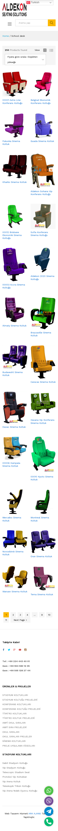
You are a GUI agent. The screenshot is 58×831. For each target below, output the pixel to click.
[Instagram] (25, 650)
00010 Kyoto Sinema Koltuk (42, 478)
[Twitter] (9, 650)
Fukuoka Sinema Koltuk (11, 142)
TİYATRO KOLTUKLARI (14, 713)
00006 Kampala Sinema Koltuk (11, 464)
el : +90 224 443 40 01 (17, 661)
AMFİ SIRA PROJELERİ (14, 727)
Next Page (20, 620)
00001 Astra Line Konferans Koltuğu (12, 101)
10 (49, 614)
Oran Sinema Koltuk (41, 556)
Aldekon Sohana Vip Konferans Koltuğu (41, 192)
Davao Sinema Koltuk (14, 427)
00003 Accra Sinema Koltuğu (13, 286)
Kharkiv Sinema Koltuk (14, 182)
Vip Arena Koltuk (11, 781)
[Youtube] (20, 650)
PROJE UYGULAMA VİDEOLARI (18, 745)
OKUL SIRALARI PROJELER (17, 736)
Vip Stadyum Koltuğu (13, 767)
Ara (52, 22)
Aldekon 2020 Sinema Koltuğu (42, 277)
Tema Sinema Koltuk (42, 594)
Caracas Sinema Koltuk (43, 382)
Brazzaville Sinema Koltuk (41, 334)
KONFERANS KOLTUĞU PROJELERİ (21, 709)
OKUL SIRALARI (10, 732)
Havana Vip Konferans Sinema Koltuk (42, 421)
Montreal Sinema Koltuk (40, 519)
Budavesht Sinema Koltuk (12, 373)
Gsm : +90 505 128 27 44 (16, 670)
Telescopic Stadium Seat (16, 772)
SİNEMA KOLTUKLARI (14, 741)
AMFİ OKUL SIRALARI (14, 722)
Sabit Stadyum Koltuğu (15, 763)
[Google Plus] (14, 650)
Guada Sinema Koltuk (42, 141)
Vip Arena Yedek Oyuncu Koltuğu (19, 790)
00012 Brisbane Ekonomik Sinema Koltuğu (12, 235)
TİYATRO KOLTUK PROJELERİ (18, 718)
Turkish (34, 2)
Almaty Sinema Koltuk (14, 325)
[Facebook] (3, 650)
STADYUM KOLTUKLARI (15, 695)
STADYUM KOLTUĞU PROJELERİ (19, 699)
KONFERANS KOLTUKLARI (16, 704)
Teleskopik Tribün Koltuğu (16, 786)
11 (6, 620)
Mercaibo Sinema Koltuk (11, 519)
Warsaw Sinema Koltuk (14, 591)
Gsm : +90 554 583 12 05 (16, 666)
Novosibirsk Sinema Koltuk (12, 553)
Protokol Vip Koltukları (14, 776)
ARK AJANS (35, 813)
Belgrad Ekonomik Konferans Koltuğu (41, 101)
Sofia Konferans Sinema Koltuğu (39, 233)
